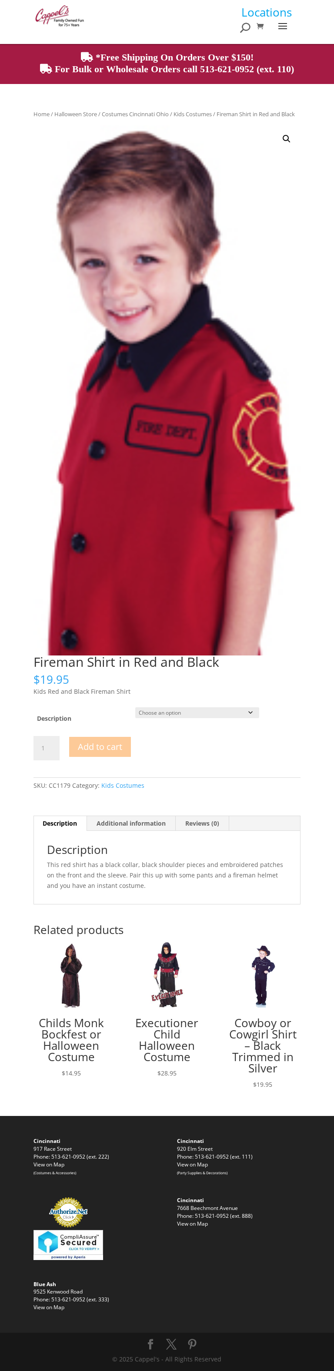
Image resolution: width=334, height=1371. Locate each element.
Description (54, 718)
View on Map (48, 1163)
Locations (266, 12)
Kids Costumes (193, 114)
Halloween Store (75, 114)
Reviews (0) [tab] (202, 823)
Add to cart (100, 747)
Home (41, 114)
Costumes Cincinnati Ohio (135, 114)
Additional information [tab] (131, 823)
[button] (286, 139)
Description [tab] (60, 823)
